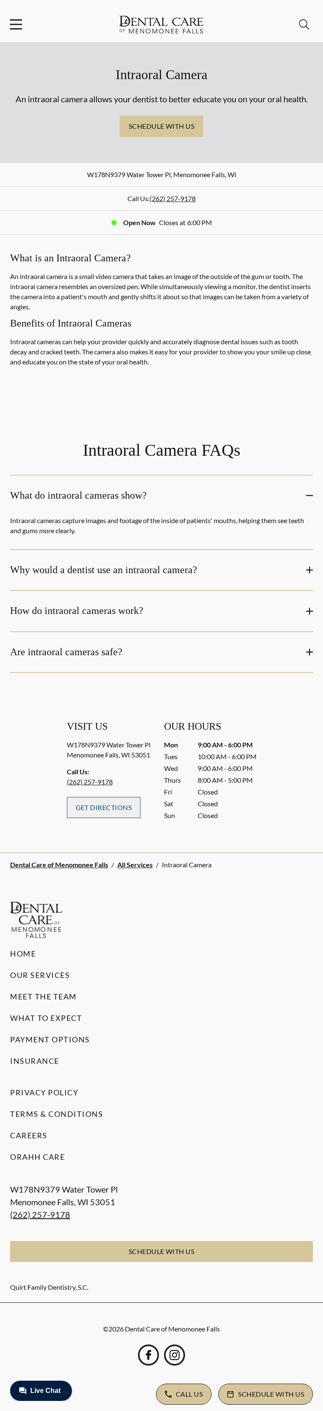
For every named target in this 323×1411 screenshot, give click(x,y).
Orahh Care (37, 1156)
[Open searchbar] (304, 24)
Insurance (34, 1061)
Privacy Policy (44, 1092)
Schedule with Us (162, 126)
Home (23, 953)
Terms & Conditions (56, 1114)
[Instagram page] (174, 1355)
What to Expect (46, 1018)
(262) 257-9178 (173, 198)
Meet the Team (43, 996)
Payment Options (50, 1039)
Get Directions (104, 807)
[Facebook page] (148, 1355)
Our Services (40, 975)
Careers (29, 1135)
